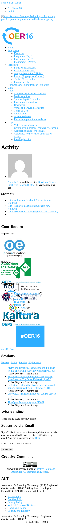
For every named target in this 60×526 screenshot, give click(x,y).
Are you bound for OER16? (28, 73)
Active (14, 362)
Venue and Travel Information (29, 107)
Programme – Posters (25, 62)
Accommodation (22, 116)
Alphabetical (34, 362)
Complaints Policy (17, 508)
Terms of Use (21, 110)
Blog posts (19, 302)
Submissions (20, 113)
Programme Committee (25, 102)
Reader (11, 296)
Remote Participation (24, 70)
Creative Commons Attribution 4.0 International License (33, 470)
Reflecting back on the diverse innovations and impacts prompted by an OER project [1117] (31, 386)
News (11, 290)
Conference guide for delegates (29, 130)
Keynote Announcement (26, 293)
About (11, 90)
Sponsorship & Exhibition (27, 99)
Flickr (23, 307)
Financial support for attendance (30, 119)
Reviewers (19, 105)
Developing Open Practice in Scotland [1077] (32, 183)
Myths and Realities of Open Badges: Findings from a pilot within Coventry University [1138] (31, 369)
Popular (23, 362)
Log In (11, 11)
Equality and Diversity (19, 510)
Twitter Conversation (24, 79)
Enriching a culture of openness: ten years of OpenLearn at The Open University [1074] (30, 378)
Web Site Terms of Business (22, 505)
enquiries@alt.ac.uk (11, 522)
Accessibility (14, 496)
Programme (13, 50)
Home (11, 47)
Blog (10, 87)
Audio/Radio (20, 299)
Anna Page (13, 182)
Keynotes (19, 53)
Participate (13, 64)
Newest (5, 362)
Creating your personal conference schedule (36, 128)
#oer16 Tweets (8, 349)
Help (10, 122)
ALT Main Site (15, 8)
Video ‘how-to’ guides (25, 125)
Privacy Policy (15, 502)
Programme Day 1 (23, 56)
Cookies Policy (15, 499)
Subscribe (7, 449)
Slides (17, 310)
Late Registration (22, 139)
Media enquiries (22, 96)
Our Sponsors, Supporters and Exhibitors (28, 84)
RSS (37, 438)
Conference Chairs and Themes (30, 93)
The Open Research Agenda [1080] (26, 402)
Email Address (9, 443)
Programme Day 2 (23, 59)
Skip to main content (11, 2)
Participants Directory (25, 67)
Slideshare (25, 313)
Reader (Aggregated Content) (29, 76)
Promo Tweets (21, 82)
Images (17, 304)
